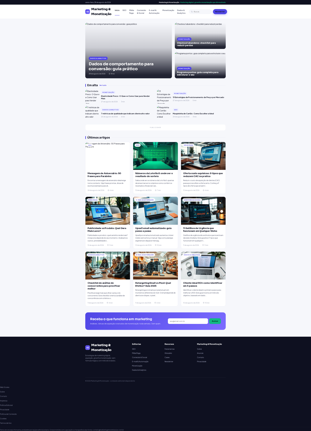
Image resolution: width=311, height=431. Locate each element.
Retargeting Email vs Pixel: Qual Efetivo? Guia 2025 (153, 284)
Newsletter (220, 12)
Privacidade (201, 361)
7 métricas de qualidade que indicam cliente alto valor (125, 113)
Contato (200, 357)
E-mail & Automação (154, 11)
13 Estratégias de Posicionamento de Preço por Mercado (198, 97)
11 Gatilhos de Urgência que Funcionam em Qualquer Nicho (200, 229)
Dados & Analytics (181, 11)
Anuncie (200, 353)
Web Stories (4, 387)
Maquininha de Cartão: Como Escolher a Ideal (193, 113)
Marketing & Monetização (101, 11)
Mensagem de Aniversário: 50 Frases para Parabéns (104, 174)
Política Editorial (6, 405)
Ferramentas (170, 349)
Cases (167, 357)
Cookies (3, 419)
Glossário (168, 353)
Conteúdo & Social (141, 11)
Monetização (168, 10)
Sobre (199, 349)
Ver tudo (102, 85)
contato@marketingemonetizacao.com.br (108, 430)
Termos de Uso (6, 423)
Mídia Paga (131, 11)
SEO (124, 10)
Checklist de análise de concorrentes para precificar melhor (104, 286)
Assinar (215, 321)
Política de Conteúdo (8, 414)
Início (117, 10)
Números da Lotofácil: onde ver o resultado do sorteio (154, 174)
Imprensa (3, 401)
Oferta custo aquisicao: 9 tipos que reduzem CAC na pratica (203, 174)
